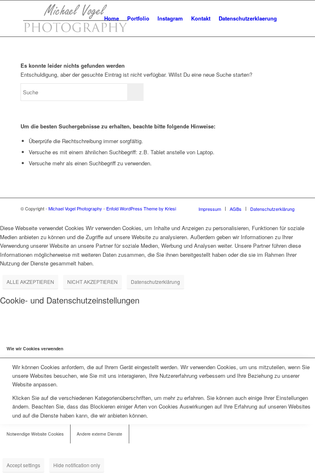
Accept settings (23, 464)
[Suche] (287, 18)
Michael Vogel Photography (75, 208)
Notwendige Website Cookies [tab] (35, 434)
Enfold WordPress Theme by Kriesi (141, 208)
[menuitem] (111, 18)
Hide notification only (76, 464)
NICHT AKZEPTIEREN (92, 281)
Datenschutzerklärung (155, 281)
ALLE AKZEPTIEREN (30, 281)
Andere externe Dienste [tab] (99, 434)
